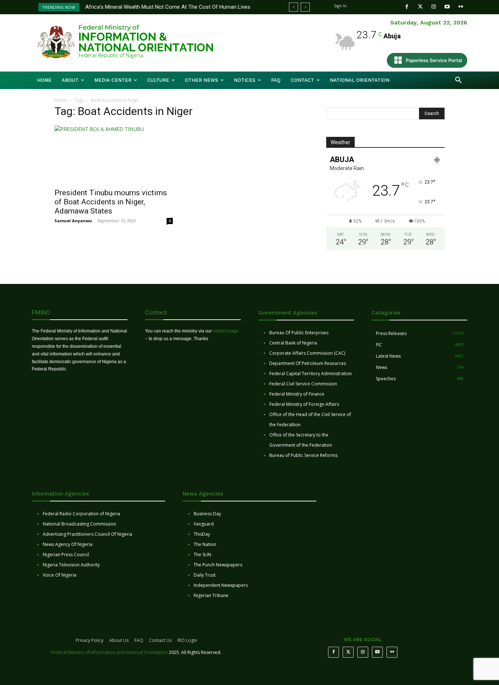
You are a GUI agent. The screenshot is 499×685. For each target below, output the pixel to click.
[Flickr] (460, 6)
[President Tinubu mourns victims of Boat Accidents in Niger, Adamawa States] (113, 154)
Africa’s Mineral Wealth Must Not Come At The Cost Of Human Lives (167, 7)
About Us (119, 640)
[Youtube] (447, 6)
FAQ (138, 640)
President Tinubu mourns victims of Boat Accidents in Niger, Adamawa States (110, 201)
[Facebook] (406, 6)
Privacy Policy (89, 640)
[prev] (293, 7)
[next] (305, 7)
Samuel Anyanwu (73, 220)
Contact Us (160, 640)
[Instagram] (433, 6)
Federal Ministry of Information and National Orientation (109, 652)
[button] (458, 80)
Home (60, 100)
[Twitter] (420, 6)
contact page (226, 331)
